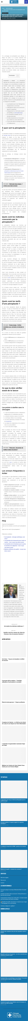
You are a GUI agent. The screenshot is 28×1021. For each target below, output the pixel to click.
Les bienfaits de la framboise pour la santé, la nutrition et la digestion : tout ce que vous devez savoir (15, 545)
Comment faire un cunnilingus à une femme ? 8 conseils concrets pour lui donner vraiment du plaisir (14, 978)
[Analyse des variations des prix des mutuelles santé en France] (14, 921)
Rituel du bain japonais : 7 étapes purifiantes (13, 702)
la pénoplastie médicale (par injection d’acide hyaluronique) (13, 171)
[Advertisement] (14, 40)
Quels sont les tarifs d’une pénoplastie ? (11, 529)
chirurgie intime (7, 135)
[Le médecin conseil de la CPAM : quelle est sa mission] (14, 836)
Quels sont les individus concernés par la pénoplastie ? (14, 526)
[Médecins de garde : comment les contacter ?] (14, 859)
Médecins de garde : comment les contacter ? (11, 869)
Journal (4, 18)
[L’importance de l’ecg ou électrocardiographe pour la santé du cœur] (14, 789)
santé (9, 277)
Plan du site (3, 880)
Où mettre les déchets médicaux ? (14, 626)
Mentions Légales (4, 877)
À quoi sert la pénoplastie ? (8, 524)
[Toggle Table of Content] (16, 76)
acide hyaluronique (18, 112)
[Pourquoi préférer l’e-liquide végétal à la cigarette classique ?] (14, 812)
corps (10, 462)
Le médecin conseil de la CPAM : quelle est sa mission (13, 846)
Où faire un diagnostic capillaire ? (8, 905)
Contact (2, 882)
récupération (8, 421)
